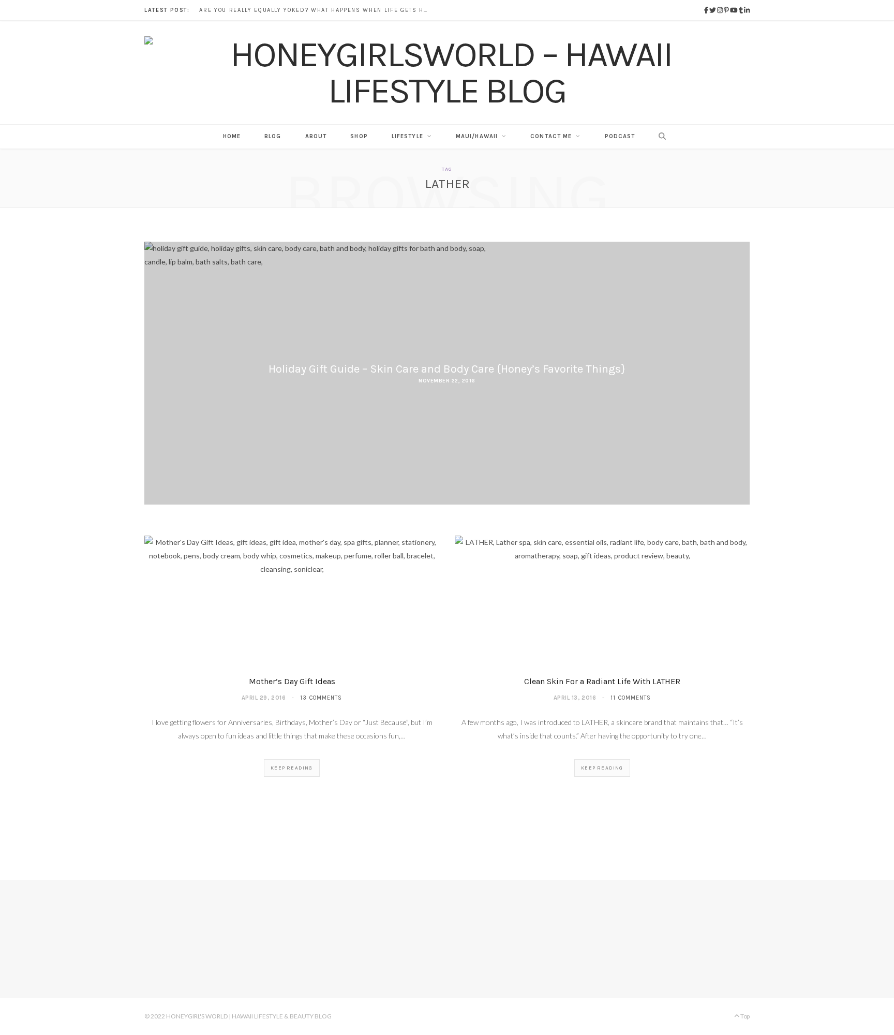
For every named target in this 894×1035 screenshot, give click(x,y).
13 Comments (321, 697)
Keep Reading (291, 768)
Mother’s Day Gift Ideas (292, 681)
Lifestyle (407, 136)
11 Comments (630, 697)
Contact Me (551, 136)
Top (744, 1016)
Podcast (620, 136)
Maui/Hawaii (477, 136)
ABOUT (316, 136)
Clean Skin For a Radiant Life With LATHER (602, 681)
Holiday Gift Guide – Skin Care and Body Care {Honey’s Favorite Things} (447, 369)
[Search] (659, 136)
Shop (358, 136)
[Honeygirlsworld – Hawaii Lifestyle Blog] (447, 72)
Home (232, 136)
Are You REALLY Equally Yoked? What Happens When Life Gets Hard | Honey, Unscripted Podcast (315, 10)
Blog (272, 136)
